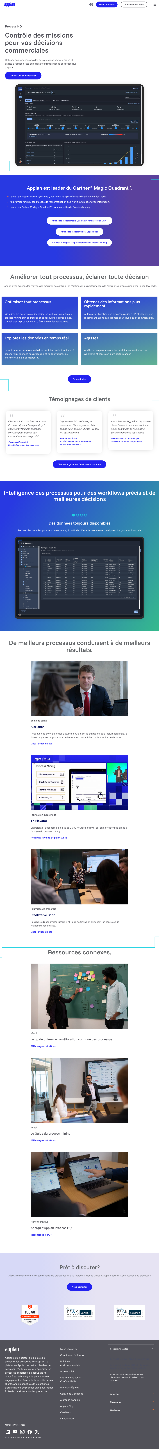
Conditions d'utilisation (72, 1355)
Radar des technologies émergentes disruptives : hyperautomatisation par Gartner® (127, 1377)
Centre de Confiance (71, 1393)
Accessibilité (67, 1371)
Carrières (65, 1412)
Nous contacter (68, 1348)
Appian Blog (66, 1406)
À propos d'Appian (70, 1399)
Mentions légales (69, 1387)
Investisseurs (67, 1418)
